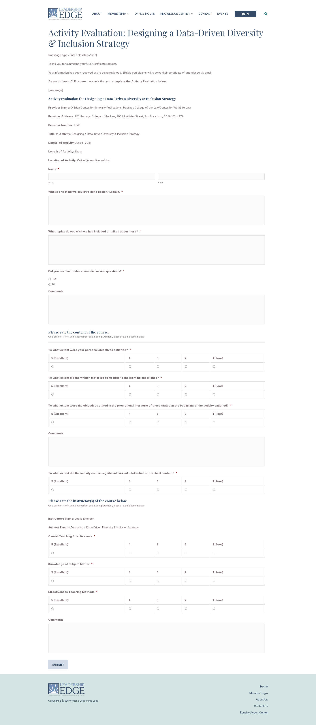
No (53, 283)
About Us (262, 699)
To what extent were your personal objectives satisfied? (89, 350)
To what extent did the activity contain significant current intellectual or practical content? (112, 473)
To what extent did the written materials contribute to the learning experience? (105, 377)
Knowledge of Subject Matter (70, 564)
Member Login (258, 693)
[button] (127, 13)
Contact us (261, 706)
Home (264, 686)
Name (53, 169)
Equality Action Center (254, 712)
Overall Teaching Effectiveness (71, 536)
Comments (55, 291)
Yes (54, 278)
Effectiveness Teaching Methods (73, 592)
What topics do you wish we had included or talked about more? (94, 231)
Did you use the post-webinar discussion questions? (86, 271)
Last (160, 182)
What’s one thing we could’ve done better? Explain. (85, 191)
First (51, 182)
